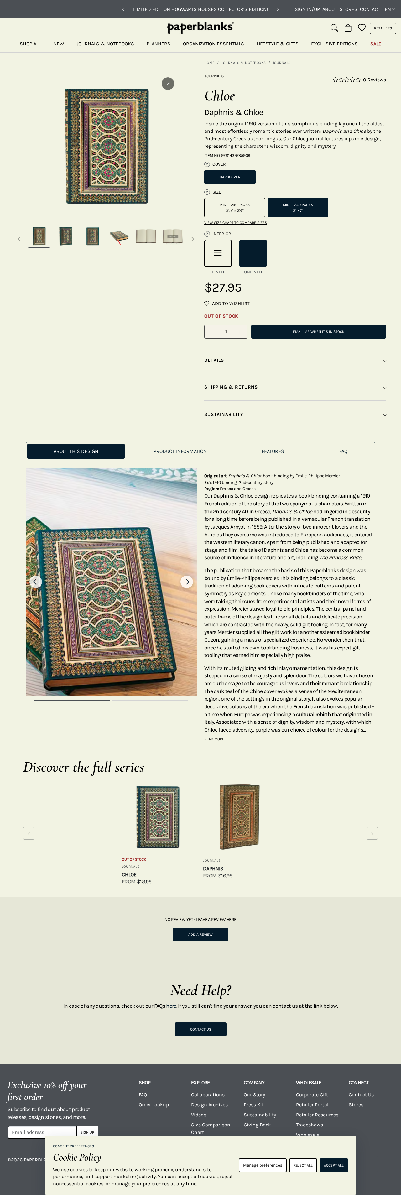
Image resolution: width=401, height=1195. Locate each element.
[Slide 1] (72, 700)
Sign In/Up (307, 9)
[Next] (278, 9)
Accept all (334, 1165)
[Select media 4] (119, 236)
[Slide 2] (150, 700)
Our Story (254, 1095)
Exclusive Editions (334, 44)
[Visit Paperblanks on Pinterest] (385, 1164)
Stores (348, 9)
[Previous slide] (35, 582)
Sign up (87, 1132)
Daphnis (213, 869)
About (329, 9)
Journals (282, 62)
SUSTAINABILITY (223, 414)
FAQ (143, 1095)
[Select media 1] (39, 236)
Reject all (303, 1165)
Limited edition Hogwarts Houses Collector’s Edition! (200, 9)
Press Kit (254, 1105)
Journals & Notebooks (105, 44)
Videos (198, 1115)
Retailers (383, 28)
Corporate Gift (312, 1095)
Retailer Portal (312, 1105)
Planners (158, 44)
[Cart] (348, 28)
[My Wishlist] (362, 28)
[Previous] (123, 9)
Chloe (129, 874)
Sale (375, 44)
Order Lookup (154, 1105)
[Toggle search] (334, 28)
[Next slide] (186, 582)
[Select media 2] (65, 236)
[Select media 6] (172, 236)
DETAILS (214, 360)
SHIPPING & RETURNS (231, 387)
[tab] (76, 451)
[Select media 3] (92, 236)
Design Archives (209, 1105)
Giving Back (257, 1125)
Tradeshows (309, 1125)
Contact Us (200, 1029)
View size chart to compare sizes (235, 222)
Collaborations (208, 1095)
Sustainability (260, 1115)
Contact (370, 9)
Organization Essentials (213, 44)
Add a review (200, 934)
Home (209, 62)
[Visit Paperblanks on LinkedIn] (364, 1164)
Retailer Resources (317, 1115)
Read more (214, 739)
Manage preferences (262, 1165)
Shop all (30, 44)
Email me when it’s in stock (318, 331)
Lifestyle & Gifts (278, 44)
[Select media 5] (145, 236)
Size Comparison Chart (210, 1128)
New (58, 44)
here (171, 1006)
